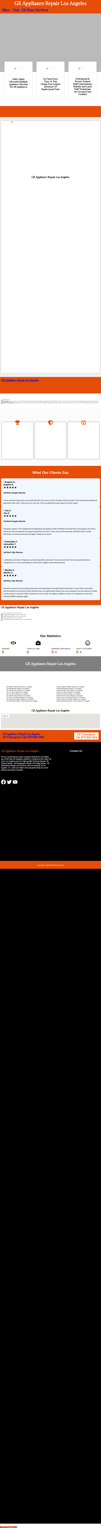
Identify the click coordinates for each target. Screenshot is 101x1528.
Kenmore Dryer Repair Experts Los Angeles (15, 1165)
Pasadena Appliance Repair (9, 1268)
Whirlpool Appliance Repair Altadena (12, 958)
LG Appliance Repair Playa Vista (11, 1361)
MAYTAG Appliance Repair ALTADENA (14, 924)
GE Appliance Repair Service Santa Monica (14, 1382)
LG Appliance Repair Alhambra (11, 894)
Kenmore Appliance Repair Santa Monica (14, 1240)
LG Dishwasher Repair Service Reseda (13, 1416)
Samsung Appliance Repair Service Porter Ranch (16, 1372)
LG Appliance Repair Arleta (10, 1036)
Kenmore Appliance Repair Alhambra (13, 890)
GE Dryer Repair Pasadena (9, 922)
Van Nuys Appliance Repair (9, 1307)
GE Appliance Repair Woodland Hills (13, 1202)
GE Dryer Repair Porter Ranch (10, 1193)
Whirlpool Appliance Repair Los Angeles (14, 1076)
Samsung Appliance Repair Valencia (12, 1445)
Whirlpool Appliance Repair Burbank (12, 972)
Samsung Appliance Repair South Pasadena (14, 1463)
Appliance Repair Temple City (10, 1247)
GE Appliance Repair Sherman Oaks (12, 1145)
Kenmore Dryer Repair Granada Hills (12, 1422)
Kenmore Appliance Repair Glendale (12, 1061)
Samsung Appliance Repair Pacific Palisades (15, 1427)
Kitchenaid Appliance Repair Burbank (13, 895)
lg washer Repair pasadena (9, 911)
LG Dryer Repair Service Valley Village (13, 1386)
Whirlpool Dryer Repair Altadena (11, 1010)
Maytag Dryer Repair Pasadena (11, 983)
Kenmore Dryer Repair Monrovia (11, 1199)
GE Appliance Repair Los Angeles (20, 380)
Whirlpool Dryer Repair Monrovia (11, 1224)
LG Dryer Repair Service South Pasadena (14, 1390)
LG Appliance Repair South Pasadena (13, 1129)
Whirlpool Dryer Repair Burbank (11, 976)
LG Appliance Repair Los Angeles (12, 874)
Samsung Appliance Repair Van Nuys (13, 1397)
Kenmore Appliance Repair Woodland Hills (14, 1325)
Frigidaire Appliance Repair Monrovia (13, 1279)
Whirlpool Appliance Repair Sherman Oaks (14, 1079)
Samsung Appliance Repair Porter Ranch (14, 1117)
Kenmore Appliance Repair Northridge (13, 1102)
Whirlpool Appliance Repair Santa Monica (14, 1081)
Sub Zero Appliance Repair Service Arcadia (14, 1406)
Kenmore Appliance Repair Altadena (12, 904)
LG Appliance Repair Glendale (10, 1052)
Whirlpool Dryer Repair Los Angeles (12, 1222)
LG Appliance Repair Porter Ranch (12, 1108)
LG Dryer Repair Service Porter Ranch (13, 1391)
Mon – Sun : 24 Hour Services (25, 10)
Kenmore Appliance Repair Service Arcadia (14, 1409)
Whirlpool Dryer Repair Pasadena (11, 1227)
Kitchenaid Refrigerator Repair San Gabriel (14, 1184)
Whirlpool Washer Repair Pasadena (12, 1213)
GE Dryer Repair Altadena (9, 970)
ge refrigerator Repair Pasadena (11, 920)
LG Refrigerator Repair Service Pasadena (14, 1366)
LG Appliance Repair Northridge (11, 1104)
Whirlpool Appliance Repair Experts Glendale (15, 1158)
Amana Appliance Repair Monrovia (12, 1511)
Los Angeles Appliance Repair (10, 1297)
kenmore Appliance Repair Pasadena (12, 940)
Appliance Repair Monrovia (9, 1241)
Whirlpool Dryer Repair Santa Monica (13, 1225)
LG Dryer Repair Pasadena (9, 1190)
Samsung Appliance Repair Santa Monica (14, 1236)
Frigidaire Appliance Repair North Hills (13, 1133)
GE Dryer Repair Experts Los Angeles (13, 1163)
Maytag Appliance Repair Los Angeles (13, 1316)
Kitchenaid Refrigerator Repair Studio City (14, 1186)
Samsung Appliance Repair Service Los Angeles (16, 1370)
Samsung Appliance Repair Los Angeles (13, 1234)
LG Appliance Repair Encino (10, 1047)
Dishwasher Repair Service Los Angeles (13, 1415)
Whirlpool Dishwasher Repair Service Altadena (16, 1420)
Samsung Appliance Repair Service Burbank (15, 1404)
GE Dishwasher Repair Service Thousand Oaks (16, 1418)
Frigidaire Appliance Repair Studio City (13, 1136)
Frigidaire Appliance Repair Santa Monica (14, 1243)
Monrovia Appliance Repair (9, 1259)
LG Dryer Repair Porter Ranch (10, 1192)
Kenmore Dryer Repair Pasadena (11, 1001)
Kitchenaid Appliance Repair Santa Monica (14, 1313)
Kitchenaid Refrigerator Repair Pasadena (13, 1188)
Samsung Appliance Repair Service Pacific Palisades (17, 1375)
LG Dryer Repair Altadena (9, 986)
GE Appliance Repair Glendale (10, 1054)
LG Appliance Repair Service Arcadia (13, 1413)
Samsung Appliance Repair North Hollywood (15, 1441)
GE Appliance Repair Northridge (11, 1140)
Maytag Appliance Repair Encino (11, 1299)
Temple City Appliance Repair (10, 1520)
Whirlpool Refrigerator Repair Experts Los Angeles (17, 1167)
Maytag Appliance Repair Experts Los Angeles (15, 1152)
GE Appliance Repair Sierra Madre (12, 1206)
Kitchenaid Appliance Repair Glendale (13, 1058)
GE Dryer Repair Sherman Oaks (11, 1195)
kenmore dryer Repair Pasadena (11, 944)
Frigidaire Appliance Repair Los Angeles (13, 1477)
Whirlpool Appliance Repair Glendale (13, 1350)
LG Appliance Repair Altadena (10, 960)
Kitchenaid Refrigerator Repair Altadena (13, 994)
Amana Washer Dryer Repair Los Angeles (14, 885)
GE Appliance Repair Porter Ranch (12, 1142)
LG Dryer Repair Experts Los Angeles (13, 1159)
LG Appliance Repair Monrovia (11, 1208)
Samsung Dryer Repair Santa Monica (12, 1218)
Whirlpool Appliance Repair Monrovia (13, 1261)
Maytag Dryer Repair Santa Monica (12, 1215)
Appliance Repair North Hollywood (12, 1249)
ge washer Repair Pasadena (9, 919)
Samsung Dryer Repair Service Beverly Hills (15, 1388)
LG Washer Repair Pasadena (10, 1277)
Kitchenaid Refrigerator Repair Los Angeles (14, 1183)
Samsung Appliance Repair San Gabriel (13, 1072)
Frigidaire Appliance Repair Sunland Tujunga (15, 1134)
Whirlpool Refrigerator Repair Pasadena (13, 1233)
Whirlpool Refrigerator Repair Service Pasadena (16, 1368)
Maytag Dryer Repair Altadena (10, 951)
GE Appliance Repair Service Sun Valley (14, 1381)
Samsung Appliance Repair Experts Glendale (15, 1156)
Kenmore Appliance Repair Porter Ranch (14, 1099)
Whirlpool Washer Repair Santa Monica (13, 1211)
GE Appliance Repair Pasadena (11, 897)
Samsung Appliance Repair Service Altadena (15, 1402)
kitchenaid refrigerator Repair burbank (13, 947)
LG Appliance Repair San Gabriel (11, 1070)
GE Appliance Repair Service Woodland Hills (15, 1379)
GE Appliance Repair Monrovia (11, 1204)
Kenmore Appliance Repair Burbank (12, 1332)
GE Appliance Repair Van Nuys (11, 1143)
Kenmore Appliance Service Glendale (13, 1092)
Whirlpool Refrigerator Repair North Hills (14, 1229)
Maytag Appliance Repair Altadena (12, 903)
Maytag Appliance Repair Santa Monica (13, 1258)
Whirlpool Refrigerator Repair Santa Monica (15, 1231)
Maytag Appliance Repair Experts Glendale (14, 1154)
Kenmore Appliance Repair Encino (12, 1327)
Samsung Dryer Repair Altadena (11, 1020)
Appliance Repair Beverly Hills (11, 1254)
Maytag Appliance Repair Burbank (12, 1334)
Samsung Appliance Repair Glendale (12, 1302)
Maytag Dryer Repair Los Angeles (11, 1174)
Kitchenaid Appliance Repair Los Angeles (14, 1311)
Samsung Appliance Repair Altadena (12, 961)
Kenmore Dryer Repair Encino (10, 1423)
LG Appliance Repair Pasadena (11, 879)
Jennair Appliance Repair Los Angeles (13, 1484)
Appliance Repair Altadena (9, 953)
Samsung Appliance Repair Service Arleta (14, 1400)
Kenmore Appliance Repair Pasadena (12, 1101)
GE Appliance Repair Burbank (10, 1056)
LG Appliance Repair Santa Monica (12, 870)
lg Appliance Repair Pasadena (10, 928)
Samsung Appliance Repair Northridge (13, 1111)
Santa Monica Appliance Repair (11, 1283)
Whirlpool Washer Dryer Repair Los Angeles (15, 883)
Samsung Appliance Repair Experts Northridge (15, 1149)
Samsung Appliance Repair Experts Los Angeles (16, 1151)
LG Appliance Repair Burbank (10, 1090)
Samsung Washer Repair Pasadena (11, 1272)
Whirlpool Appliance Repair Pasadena (13, 906)
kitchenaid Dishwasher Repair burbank (13, 954)
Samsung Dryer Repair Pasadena (11, 936)
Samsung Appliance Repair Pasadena (12, 935)
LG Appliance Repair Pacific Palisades (13, 1436)
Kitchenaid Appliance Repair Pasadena (13, 899)
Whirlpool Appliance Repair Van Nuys (13, 1395)
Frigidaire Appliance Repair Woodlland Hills (15, 1138)
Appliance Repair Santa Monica (11, 1290)
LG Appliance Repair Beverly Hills (12, 1461)
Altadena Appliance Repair (9, 1270)
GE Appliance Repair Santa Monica (12, 881)
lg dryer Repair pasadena (8, 910)
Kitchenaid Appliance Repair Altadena (13, 990)
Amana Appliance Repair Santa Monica (13, 1266)
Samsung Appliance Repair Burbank (12, 1042)
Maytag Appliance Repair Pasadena (12, 979)
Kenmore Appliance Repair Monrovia (13, 1252)
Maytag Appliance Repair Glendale (12, 1060)
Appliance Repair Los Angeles (10, 1464)
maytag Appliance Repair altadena (11, 926)
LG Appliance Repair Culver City (11, 876)
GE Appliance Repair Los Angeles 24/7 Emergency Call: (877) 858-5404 (23, 735)
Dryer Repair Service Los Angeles (11, 1384)
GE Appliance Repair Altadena (10, 956)
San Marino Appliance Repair (10, 1179)
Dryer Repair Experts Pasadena (11, 1161)
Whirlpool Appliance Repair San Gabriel (13, 1074)
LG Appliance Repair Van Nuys (11, 1393)
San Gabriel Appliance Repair (10, 1068)
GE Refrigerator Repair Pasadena (11, 1452)
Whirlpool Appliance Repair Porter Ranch (14, 1077)
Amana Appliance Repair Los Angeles (13, 1300)
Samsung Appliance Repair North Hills (13, 1115)
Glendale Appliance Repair (9, 1347)
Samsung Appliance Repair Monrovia (12, 1263)
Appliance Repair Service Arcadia (11, 1407)
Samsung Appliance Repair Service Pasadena (15, 1373)
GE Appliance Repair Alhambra (11, 887)
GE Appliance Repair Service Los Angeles (14, 1377)
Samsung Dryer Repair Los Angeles (12, 1175)
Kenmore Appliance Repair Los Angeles (13, 892)
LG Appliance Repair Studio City (11, 1127)
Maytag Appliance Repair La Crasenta (13, 1320)
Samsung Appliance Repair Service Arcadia (14, 1411)
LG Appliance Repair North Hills (11, 1118)
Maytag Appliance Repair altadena (11, 949)
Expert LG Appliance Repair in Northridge (14, 1147)
